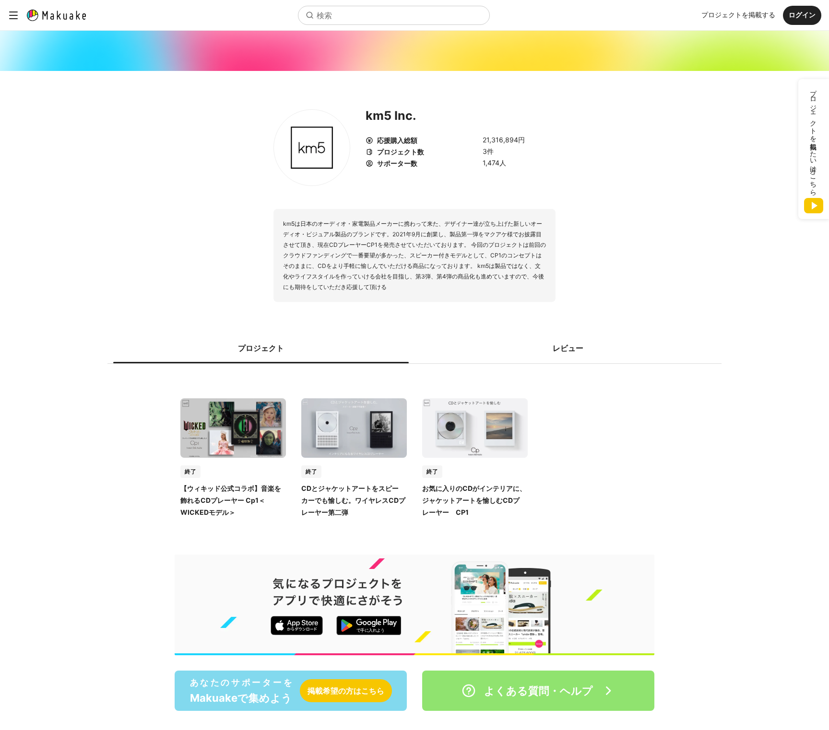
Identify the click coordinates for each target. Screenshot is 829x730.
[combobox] (394, 15)
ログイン (802, 15)
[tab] (260, 348)
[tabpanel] (414, 447)
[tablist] (414, 348)
